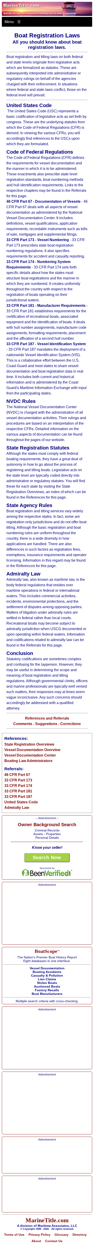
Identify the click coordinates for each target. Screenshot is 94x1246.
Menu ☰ (13, 22)
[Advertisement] (47, 915)
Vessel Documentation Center (30, 755)
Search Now (47, 857)
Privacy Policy (39, 1234)
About (36, 1241)
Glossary (61, 1234)
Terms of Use (14, 1234)
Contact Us (54, 1241)
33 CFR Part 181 (18, 791)
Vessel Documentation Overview (32, 750)
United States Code (21, 802)
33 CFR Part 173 (18, 780)
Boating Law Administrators (28, 761)
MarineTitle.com (47, 1220)
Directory (80, 1234)
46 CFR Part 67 (17, 775)
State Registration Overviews (29, 744)
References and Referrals (47, 718)
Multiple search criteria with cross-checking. (47, 975)
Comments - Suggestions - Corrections (47, 724)
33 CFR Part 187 (18, 797)
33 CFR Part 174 (18, 786)
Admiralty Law (16, 808)
